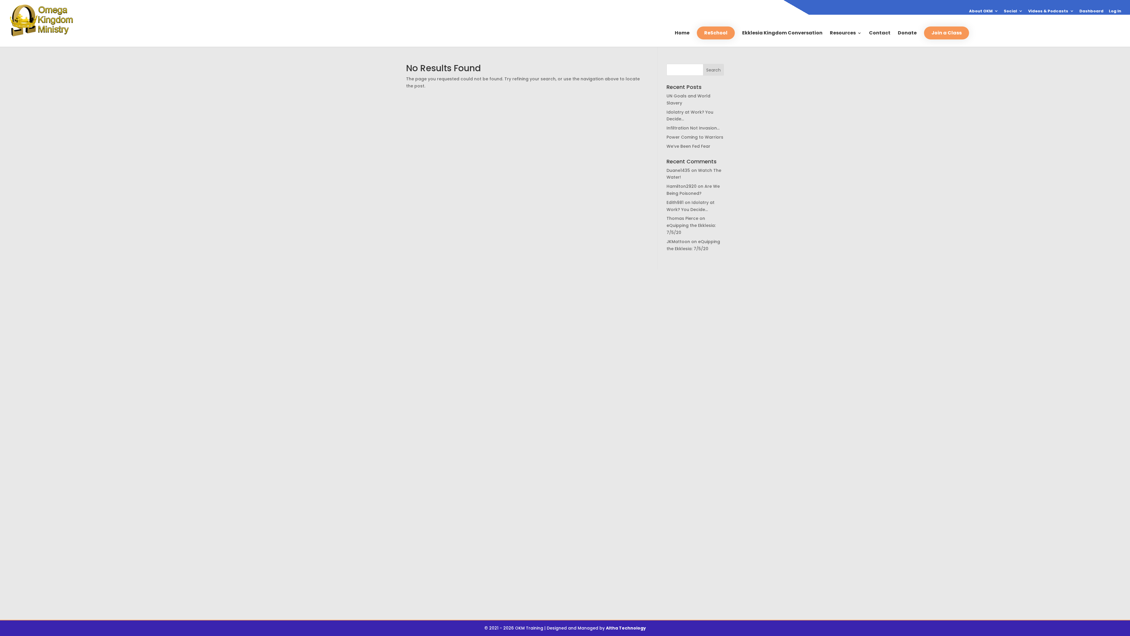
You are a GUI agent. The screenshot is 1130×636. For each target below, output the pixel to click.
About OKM (981, 11)
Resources (843, 33)
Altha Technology (626, 628)
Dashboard (1091, 11)
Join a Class (946, 32)
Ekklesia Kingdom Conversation (782, 33)
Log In (1115, 11)
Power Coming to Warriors (695, 137)
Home (682, 33)
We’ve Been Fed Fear (688, 146)
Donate (907, 33)
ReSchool (715, 32)
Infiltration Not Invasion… (693, 128)
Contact (879, 33)
